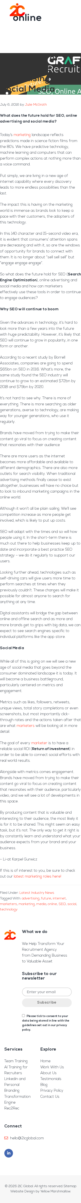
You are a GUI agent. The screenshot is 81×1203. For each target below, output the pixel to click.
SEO (62, 904)
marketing (22, 135)
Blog (44, 1085)
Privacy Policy (51, 1091)
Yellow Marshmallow (55, 1191)
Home (45, 1061)
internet (59, 898)
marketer (39, 743)
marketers (26, 726)
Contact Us (49, 1097)
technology (8, 909)
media (41, 904)
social (71, 904)
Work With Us (52, 1067)
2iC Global (17, 9)
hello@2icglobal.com (27, 1138)
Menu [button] (71, 10)
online (52, 904)
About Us (48, 1073)
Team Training (16, 1061)
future (46, 898)
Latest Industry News (36, 893)
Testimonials (50, 1079)
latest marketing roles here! (37, 876)
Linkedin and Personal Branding (14, 1085)
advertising (31, 898)
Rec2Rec (11, 1108)
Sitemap (70, 1186)
